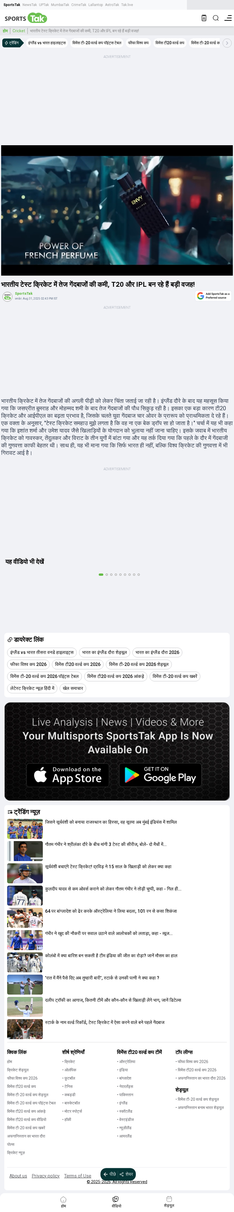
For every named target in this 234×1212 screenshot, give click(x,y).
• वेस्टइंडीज (125, 1119)
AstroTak (112, 5)
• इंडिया (122, 1070)
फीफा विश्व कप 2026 (22, 1078)
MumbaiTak (60, 5)
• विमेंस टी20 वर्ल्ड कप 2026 (196, 1070)
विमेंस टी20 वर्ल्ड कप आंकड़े (26, 1111)
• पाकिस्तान (125, 1094)
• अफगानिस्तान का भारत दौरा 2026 (200, 1078)
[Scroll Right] (227, 43)
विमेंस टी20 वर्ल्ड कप (21, 1086)
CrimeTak (78, 5)
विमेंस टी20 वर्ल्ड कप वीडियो (26, 1119)
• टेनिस (67, 1086)
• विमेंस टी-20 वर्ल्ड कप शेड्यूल (197, 1099)
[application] (117, 210)
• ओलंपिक (69, 1070)
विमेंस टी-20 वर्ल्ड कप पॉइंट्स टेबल (31, 1103)
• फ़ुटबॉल (68, 1078)
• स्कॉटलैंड (124, 1111)
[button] (25, 829)
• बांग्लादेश (124, 1078)
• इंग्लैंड (122, 1103)
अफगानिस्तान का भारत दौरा (26, 1136)
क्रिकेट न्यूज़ (16, 1152)
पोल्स (10, 1144)
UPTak (44, 5)
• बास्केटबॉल (71, 1103)
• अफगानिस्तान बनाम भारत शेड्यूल (199, 1107)
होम (5, 31)
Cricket (19, 31)
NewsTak (30, 5)
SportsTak (11, 5)
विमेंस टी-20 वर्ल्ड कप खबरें (26, 1128)
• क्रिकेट (68, 1061)
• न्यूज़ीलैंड (124, 1128)
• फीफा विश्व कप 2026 (191, 1061)
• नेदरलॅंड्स (125, 1086)
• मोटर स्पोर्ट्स (72, 1111)
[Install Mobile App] (204, 18)
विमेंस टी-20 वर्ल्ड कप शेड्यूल (27, 1094)
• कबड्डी (68, 1094)
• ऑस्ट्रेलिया (126, 1061)
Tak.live (127, 5)
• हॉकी (66, 1119)
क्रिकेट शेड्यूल (18, 1070)
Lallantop (95, 5)
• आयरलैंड (124, 1136)
